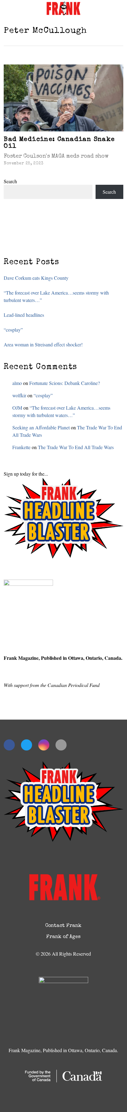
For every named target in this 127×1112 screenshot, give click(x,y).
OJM (17, 407)
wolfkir (19, 395)
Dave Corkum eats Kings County (36, 278)
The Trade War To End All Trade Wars (76, 447)
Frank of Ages (63, 937)
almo (17, 383)
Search (10, 181)
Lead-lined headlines (24, 315)
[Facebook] (9, 744)
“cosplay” (13, 329)
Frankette (21, 447)
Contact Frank (63, 926)
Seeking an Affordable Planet (41, 427)
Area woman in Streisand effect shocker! (43, 344)
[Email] (61, 744)
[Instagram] (43, 744)
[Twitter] (26, 744)
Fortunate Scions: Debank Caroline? (64, 383)
